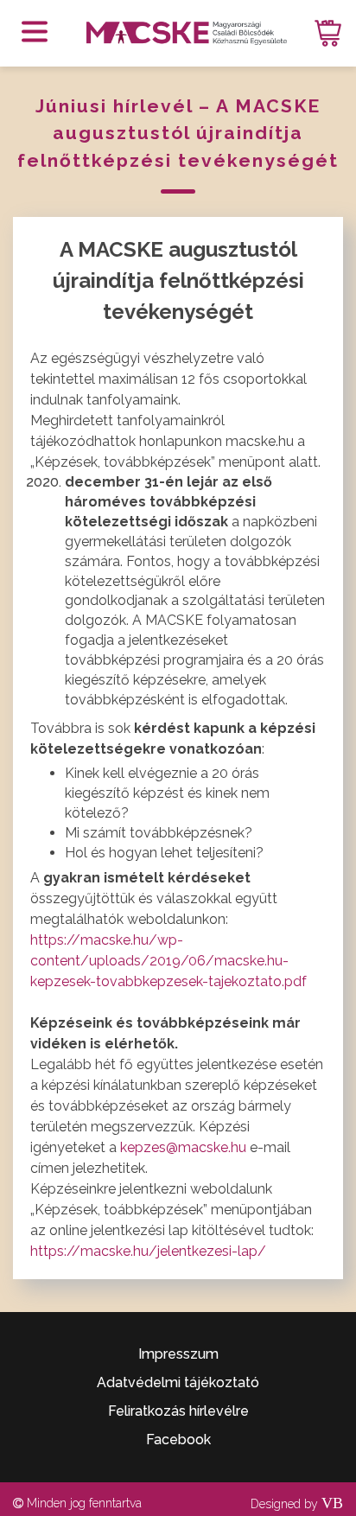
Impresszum (178, 1354)
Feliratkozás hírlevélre (178, 1411)
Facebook (178, 1439)
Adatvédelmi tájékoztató (178, 1382)
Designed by (297, 1504)
